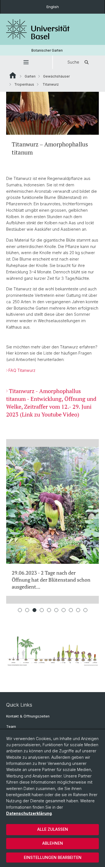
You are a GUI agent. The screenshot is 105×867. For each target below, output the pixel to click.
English (52, 6)
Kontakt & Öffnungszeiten (28, 716)
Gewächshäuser (56, 76)
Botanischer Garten (47, 50)
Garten (30, 76)
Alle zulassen (52, 829)
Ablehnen (52, 843)
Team (11, 726)
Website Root (13, 75)
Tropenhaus (24, 84)
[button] (26, 62)
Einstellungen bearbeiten (52, 857)
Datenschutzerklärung (29, 813)
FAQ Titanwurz (22, 370)
